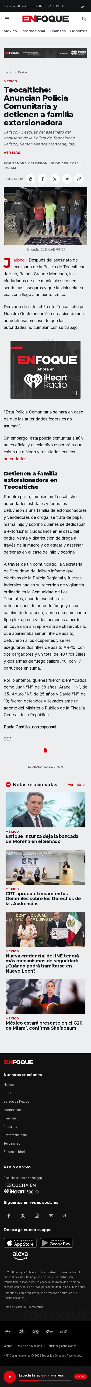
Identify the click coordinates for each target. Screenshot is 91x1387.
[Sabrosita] (64, 1332)
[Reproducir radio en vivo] (10, 1377)
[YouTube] (51, 1216)
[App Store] (20, 1243)
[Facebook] (9, 1216)
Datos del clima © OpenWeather (23, 1307)
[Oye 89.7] (36, 1332)
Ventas (8, 1346)
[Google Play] (55, 1243)
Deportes (78, 31)
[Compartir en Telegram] (67, 179)
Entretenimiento (15, 1134)
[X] (23, 1216)
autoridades (15, 458)
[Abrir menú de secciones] (7, 19)
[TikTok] (65, 1216)
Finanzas (58, 31)
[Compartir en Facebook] (43, 179)
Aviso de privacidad (30, 1346)
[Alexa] (20, 1255)
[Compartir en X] (55, 179)
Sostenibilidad (14, 1151)
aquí (39, 1177)
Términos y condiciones (61, 1346)
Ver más (12, 153)
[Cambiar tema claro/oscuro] (82, 6)
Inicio (9, 72)
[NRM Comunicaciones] (8, 1332)
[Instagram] (37, 1216)
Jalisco (19, 260)
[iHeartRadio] (21, 1188)
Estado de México (16, 1101)
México (10, 31)
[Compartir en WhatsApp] (30, 179)
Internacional (33, 31)
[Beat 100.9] (22, 1332)
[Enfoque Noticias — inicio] (45, 19)
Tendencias (12, 1143)
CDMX (7, 1093)
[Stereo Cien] (50, 1332)
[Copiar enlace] (79, 179)
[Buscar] (84, 19)
